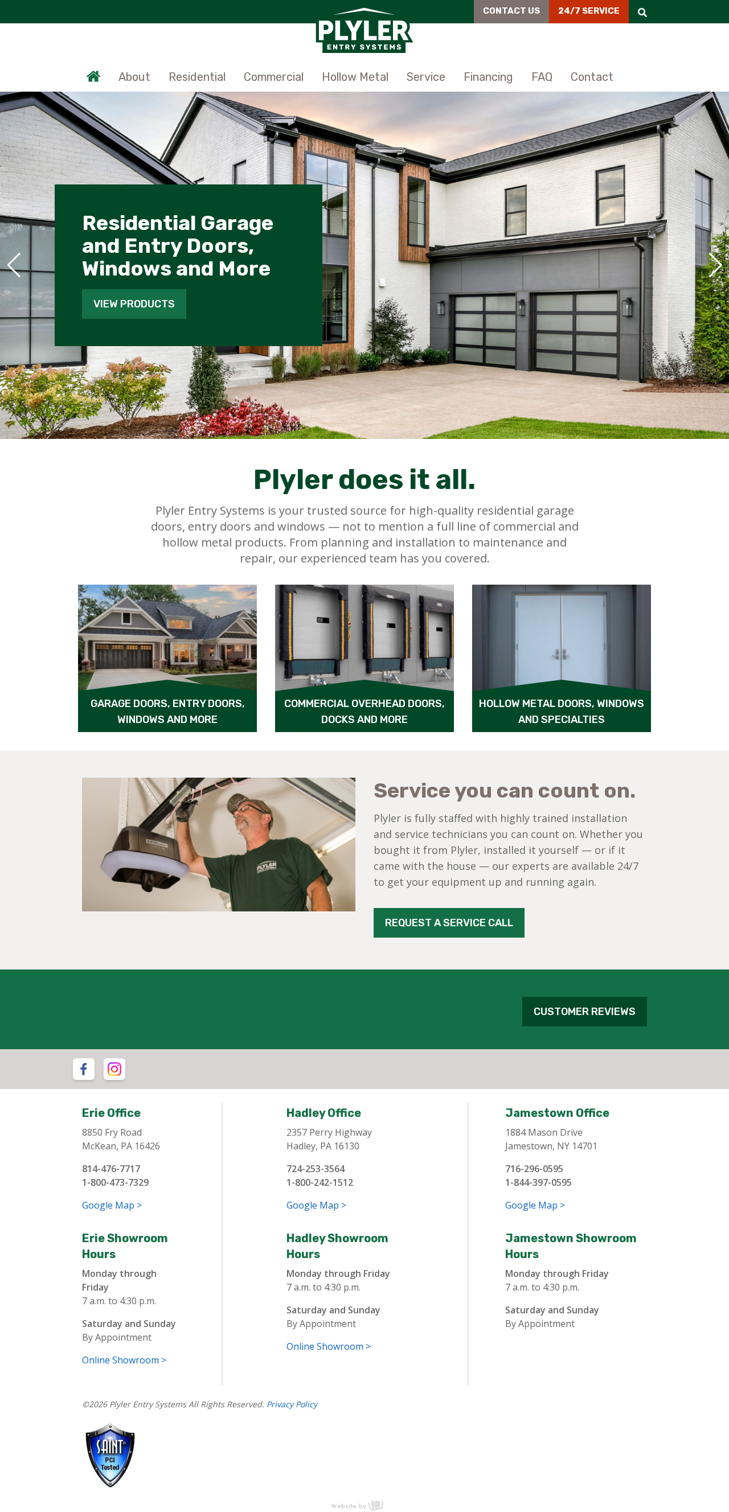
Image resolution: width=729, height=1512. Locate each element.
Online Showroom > (124, 1360)
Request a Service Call (449, 923)
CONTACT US (511, 11)
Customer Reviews (585, 1011)
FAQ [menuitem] (541, 77)
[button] (13, 265)
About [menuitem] (134, 77)
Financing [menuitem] (488, 77)
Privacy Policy (292, 1404)
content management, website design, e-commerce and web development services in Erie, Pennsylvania (364, 1505)
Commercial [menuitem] (274, 77)
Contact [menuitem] (592, 77)
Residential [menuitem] (197, 77)
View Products (134, 304)
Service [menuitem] (426, 77)
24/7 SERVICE (589, 11)
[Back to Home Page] (364, 28)
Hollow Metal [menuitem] (355, 77)
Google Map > (112, 1205)
